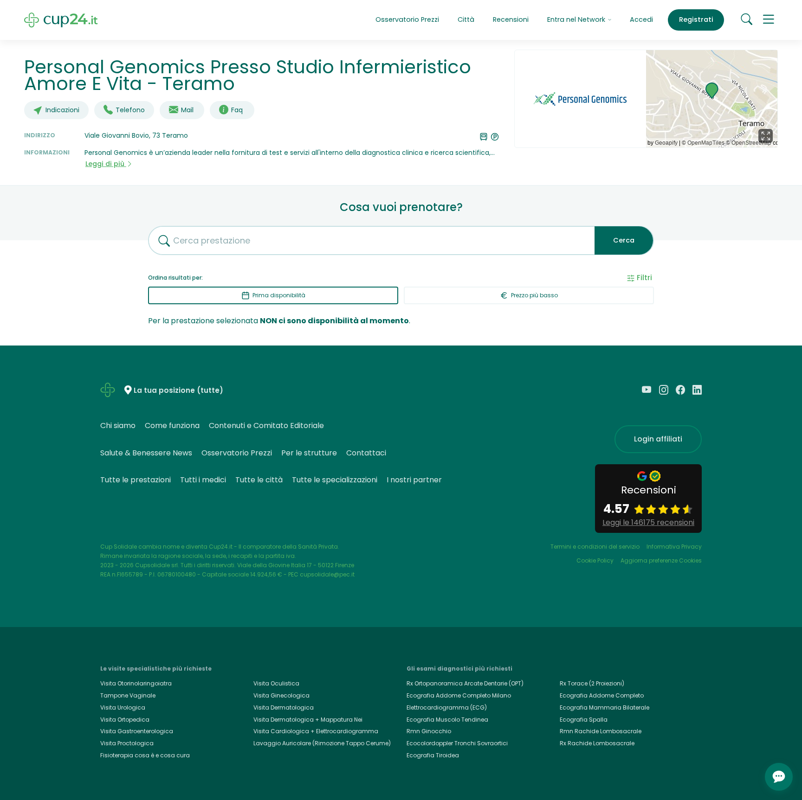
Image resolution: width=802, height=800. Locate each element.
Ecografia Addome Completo (602, 695)
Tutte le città (259, 479)
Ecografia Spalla (584, 719)
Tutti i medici (203, 479)
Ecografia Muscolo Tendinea (447, 719)
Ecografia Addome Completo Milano (459, 695)
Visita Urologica (122, 707)
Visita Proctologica (127, 743)
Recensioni (511, 19)
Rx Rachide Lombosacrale (597, 743)
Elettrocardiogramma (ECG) (447, 707)
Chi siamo (118, 425)
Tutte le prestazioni (135, 479)
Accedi (641, 19)
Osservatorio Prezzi (407, 19)
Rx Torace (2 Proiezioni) (592, 683)
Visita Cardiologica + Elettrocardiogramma (315, 731)
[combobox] (368, 240)
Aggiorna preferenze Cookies (661, 560)
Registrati (696, 19)
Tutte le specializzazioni (334, 479)
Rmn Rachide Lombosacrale (600, 731)
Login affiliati (658, 439)
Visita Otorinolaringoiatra (136, 683)
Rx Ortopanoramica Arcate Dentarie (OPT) (465, 683)
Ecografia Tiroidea (433, 755)
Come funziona (172, 425)
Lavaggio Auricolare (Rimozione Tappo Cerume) (322, 743)
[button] (768, 20)
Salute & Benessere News (146, 453)
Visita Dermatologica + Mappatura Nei (307, 719)
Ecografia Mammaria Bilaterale (604, 707)
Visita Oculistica (276, 683)
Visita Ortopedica (124, 719)
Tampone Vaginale (127, 695)
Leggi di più (105, 163)
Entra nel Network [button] (577, 19)
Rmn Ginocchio (429, 731)
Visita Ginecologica (281, 695)
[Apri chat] (779, 777)
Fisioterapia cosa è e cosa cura (145, 755)
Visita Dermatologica (283, 707)
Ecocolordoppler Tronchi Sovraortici (457, 743)
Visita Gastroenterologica (136, 731)
